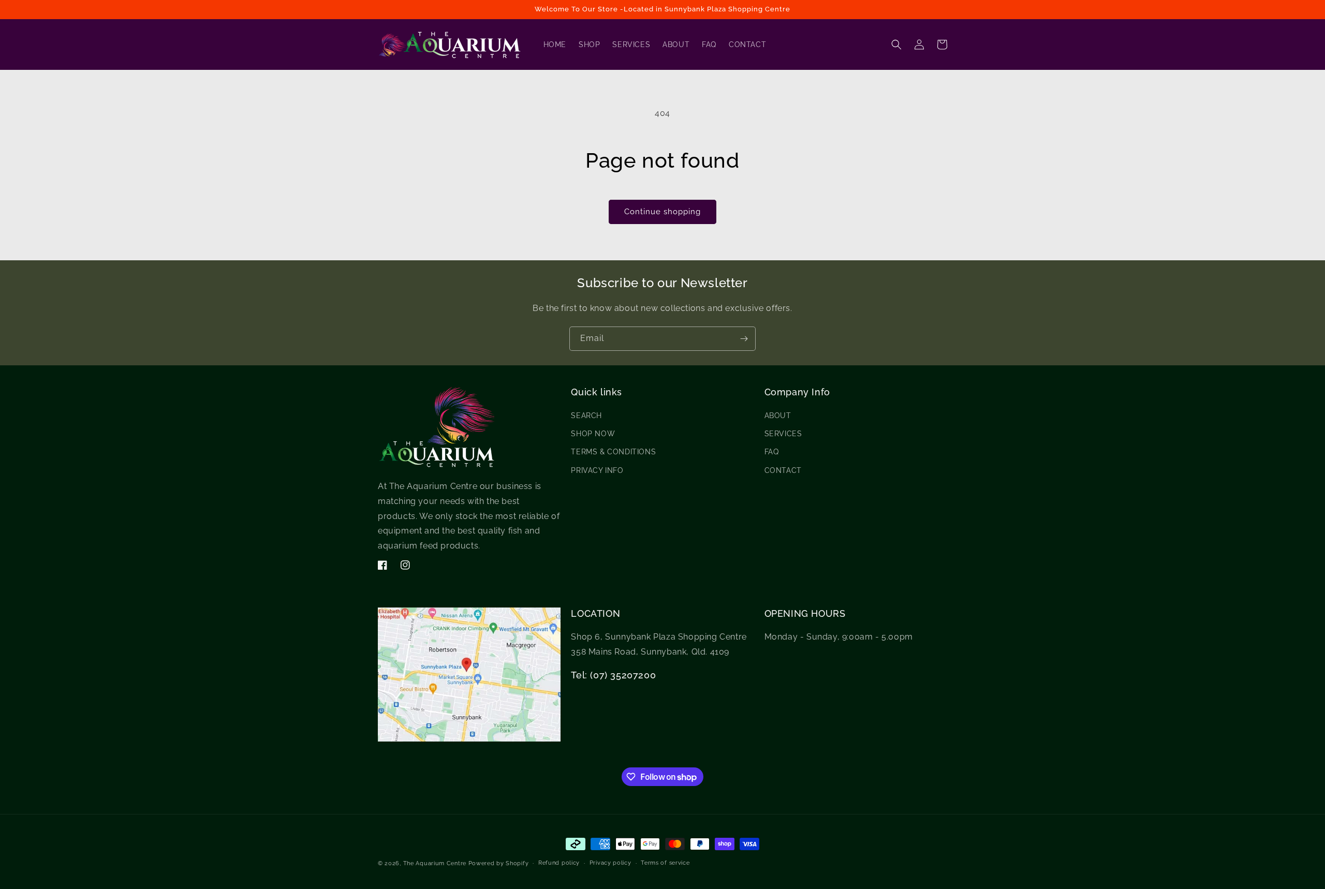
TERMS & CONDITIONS (613, 452)
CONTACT (783, 470)
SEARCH (586, 415)
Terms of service (665, 863)
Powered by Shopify (498, 863)
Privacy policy (610, 863)
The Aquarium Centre (434, 863)
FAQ (771, 452)
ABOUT (777, 415)
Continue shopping (662, 211)
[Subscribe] (743, 339)
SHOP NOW (593, 433)
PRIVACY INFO (597, 470)
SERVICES (783, 433)
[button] (896, 44)
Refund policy (559, 863)
